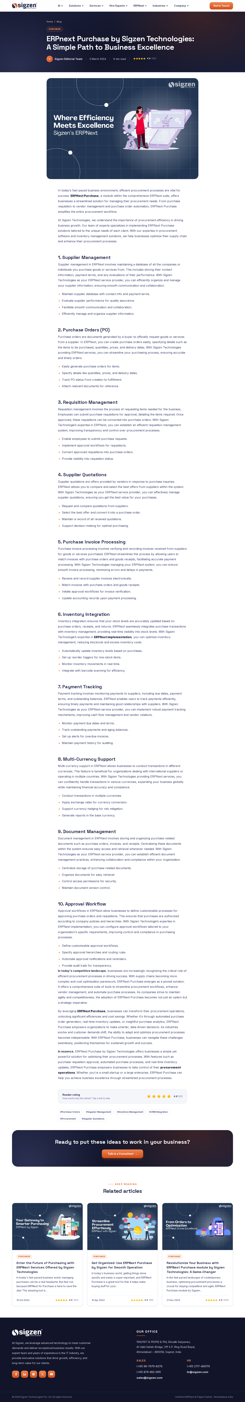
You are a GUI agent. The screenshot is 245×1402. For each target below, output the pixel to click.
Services (95, 5)
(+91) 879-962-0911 (148, 1372)
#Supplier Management (98, 1112)
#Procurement (68, 1118)
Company (180, 5)
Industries (159, 5)
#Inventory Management (130, 1112)
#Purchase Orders (70, 1112)
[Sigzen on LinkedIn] (24, 1374)
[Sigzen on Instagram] (33, 1374)
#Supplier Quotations (93, 1118)
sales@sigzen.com (149, 1377)
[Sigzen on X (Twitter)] (42, 1374)
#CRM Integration (158, 1112)
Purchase (55, 29)
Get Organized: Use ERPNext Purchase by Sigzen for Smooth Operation (122, 1265)
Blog (59, 21)
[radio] (148, 1096)
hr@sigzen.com (197, 1372)
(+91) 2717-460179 (198, 1366)
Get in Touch (221, 5)
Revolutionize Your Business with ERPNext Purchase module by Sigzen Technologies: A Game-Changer (196, 1267)
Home (49, 21)
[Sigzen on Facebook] (15, 1374)
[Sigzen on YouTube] (51, 1374)
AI (59, 5)
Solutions (75, 5)
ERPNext (138, 5)
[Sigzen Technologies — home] (24, 6)
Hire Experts (117, 5)
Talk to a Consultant (122, 1153)
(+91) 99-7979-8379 (149, 1366)
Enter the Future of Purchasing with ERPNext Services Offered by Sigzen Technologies (45, 1267)
